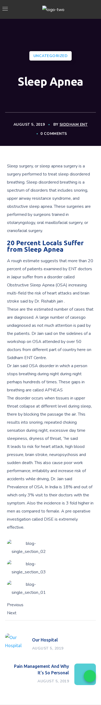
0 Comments (53, 133)
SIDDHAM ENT (74, 124)
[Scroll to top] (90, 692)
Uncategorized (50, 55)
